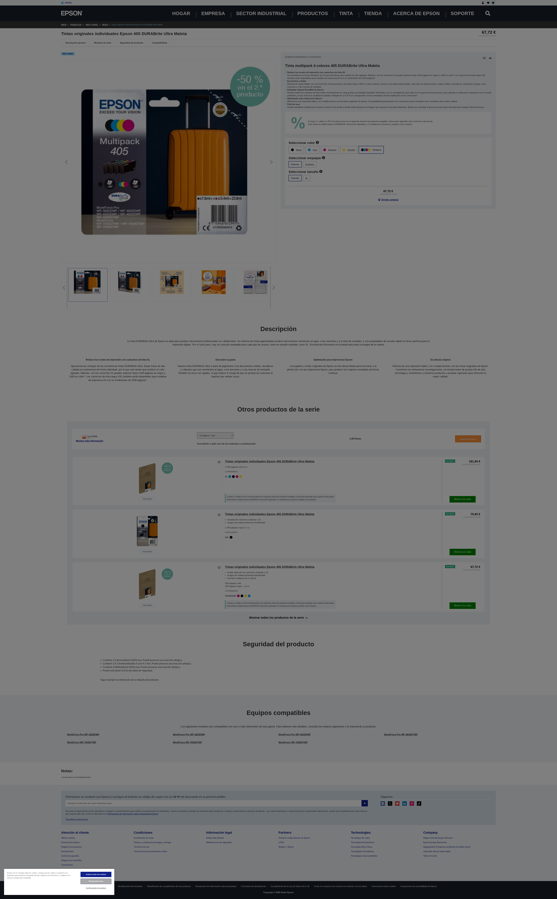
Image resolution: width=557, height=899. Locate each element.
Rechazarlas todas (96, 881)
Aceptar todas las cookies (96, 874)
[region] (59, 881)
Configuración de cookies (96, 888)
